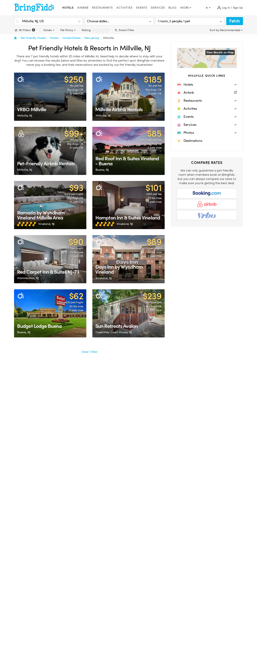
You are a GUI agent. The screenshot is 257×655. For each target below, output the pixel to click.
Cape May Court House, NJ (114, 332)
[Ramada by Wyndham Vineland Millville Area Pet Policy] (50, 205)
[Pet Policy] (20, 79)
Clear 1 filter (89, 352)
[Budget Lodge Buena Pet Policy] (50, 313)
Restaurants (102, 7)
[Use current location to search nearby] (80, 21)
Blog (172, 7)
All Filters (26, 30)
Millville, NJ (24, 116)
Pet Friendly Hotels (33, 38)
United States (71, 38)
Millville (108, 38)
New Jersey (92, 38)
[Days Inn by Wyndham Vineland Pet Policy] (128, 259)
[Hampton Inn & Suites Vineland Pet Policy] (128, 205)
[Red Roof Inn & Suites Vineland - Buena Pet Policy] (128, 151)
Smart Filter (126, 30)
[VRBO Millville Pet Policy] (50, 97)
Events (141, 7)
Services (158, 7)
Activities (124, 7)
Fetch (234, 21)
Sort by (215, 30)
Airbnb (82, 7)
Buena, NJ (102, 170)
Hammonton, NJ (28, 278)
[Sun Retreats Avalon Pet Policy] (128, 313)
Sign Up (238, 7)
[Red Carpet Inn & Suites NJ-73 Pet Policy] (50, 259)
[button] (207, 85)
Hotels (68, 7)
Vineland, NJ (46, 224)
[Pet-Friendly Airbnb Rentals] (50, 151)
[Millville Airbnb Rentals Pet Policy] (128, 97)
